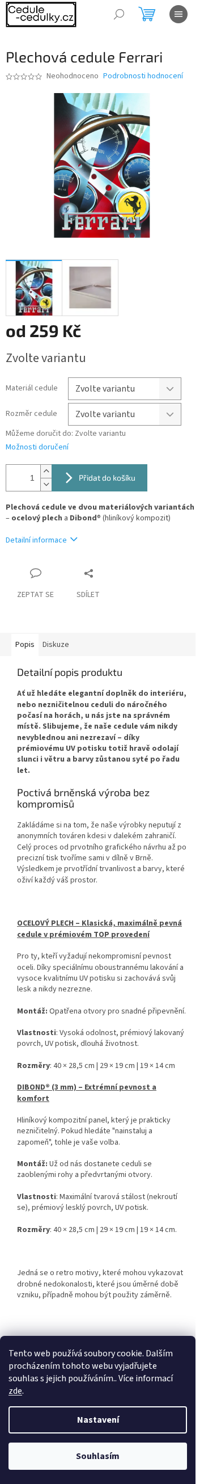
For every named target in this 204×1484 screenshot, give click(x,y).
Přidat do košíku (107, 477)
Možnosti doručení (37, 447)
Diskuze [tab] (55, 644)
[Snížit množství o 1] (46, 484)
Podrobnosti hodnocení (143, 76)
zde (15, 1391)
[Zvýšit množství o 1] (46, 471)
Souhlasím (98, 1456)
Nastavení (98, 1420)
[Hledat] (119, 14)
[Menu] (178, 14)
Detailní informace (36, 540)
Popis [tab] (25, 644)
